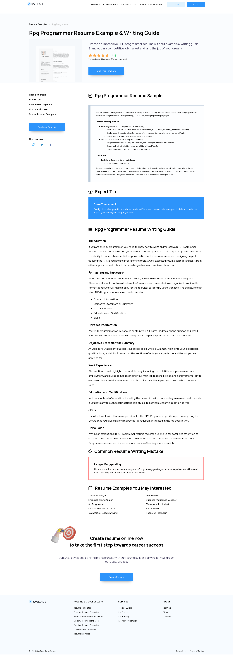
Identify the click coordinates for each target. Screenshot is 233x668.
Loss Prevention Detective (101, 508)
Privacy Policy (181, 651)
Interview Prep (155, 4)
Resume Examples (82, 633)
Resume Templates (82, 608)
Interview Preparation (127, 620)
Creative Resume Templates (86, 612)
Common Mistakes (39, 109)
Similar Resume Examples (42, 114)
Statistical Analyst (97, 495)
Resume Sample (37, 94)
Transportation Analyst (157, 504)
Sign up (195, 4)
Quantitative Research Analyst (103, 512)
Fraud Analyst (152, 495)
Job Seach (126, 4)
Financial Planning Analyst (100, 499)
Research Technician (156, 512)
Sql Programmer (96, 504)
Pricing (166, 612)
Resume (95, 4)
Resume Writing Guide (40, 104)
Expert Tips (35, 99)
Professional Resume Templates (88, 616)
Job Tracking (140, 4)
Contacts (167, 616)
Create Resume (116, 577)
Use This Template (106, 70)
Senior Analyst (153, 508)
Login (176, 4)
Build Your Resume (47, 127)
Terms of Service (197, 651)
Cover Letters (109, 4)
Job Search (123, 612)
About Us (167, 608)
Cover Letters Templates (85, 629)
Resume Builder (125, 608)
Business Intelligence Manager (161, 499)
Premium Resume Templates (86, 625)
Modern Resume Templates (86, 620)
